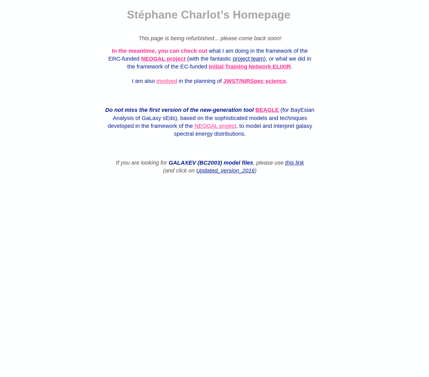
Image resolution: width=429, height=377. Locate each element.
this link (294, 163)
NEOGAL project (163, 59)
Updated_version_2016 (225, 170)
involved (166, 81)
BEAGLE (267, 110)
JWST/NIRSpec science (254, 81)
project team (248, 59)
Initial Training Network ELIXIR (250, 66)
